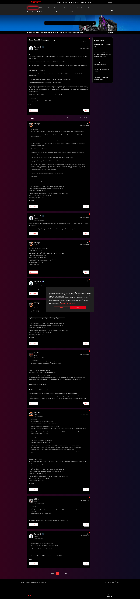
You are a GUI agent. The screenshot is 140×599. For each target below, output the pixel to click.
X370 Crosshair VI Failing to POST (101, 77)
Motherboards (44, 32)
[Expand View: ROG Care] (44, 8)
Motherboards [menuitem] (30, 11)
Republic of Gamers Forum (33, 32)
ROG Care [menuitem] (41, 7)
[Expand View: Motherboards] (34, 12)
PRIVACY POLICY (94, 587)
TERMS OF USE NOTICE (85, 587)
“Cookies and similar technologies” (67, 303)
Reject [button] (61, 307)
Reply (86, 110)
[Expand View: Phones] (92, 8)
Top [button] (30, 595)
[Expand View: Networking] (67, 12)
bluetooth (32, 104)
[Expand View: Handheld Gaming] (85, 8)
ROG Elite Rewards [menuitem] (73, 11)
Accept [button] (78, 307)
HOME (28, 582)
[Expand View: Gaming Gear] (59, 12)
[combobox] (70, 23)
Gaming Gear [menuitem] (55, 11)
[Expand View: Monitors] (50, 12)
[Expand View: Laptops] (74, 8)
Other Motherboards (98, 56)
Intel (34, 100)
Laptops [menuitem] (72, 7)
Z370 (46, 100)
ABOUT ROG (24, 582)
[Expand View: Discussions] (60, 8)
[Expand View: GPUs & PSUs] (43, 12)
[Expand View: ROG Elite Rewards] (78, 12)
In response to (39, 220)
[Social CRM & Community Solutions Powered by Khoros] (109, 596)
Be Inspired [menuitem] (33, 7)
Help (108, 9)
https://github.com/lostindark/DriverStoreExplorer (39, 389)
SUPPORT (89, 2)
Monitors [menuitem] (47, 11)
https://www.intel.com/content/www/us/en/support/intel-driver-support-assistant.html (47, 317)
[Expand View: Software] (51, 8)
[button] (30, 110)
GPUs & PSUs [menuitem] (39, 11)
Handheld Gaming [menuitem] (80, 7)
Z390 (50, 100)
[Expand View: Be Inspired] (37, 7)
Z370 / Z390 (62, 32)
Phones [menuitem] (89, 7)
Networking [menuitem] (64, 11)
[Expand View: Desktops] (68, 8)
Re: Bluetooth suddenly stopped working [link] (74, 32)
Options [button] (110, 32)
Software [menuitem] (49, 7)
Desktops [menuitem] (65, 7)
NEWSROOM (34, 582)
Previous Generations (53, 32)
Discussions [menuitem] (56, 7)
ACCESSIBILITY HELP (42, 582)
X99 (95, 48)
